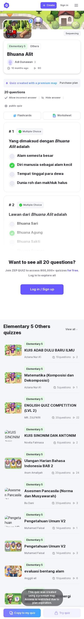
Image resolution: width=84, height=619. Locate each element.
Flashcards (24, 115)
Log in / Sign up (42, 289)
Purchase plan (69, 82)
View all (70, 329)
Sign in (64, 5)
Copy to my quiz (24, 612)
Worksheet (64, 115)
